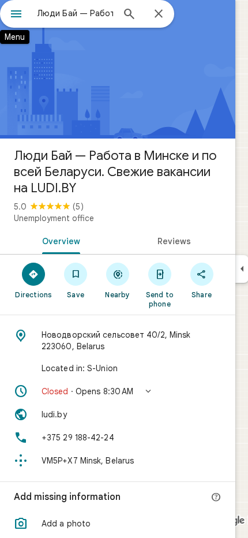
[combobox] (75, 13)
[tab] (58, 240)
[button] (117, 391)
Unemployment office (54, 218)
